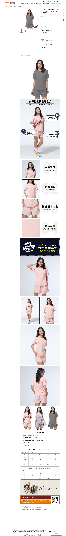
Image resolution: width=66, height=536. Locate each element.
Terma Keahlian (39, 535)
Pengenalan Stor (26, 534)
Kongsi (43, 50)
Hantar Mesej (39, 534)
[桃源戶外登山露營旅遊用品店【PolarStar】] (9, 2)
